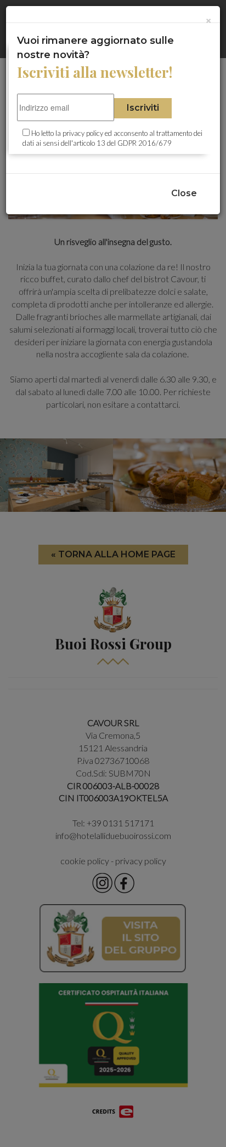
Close (184, 193)
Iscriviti (143, 107)
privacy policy (83, 133)
